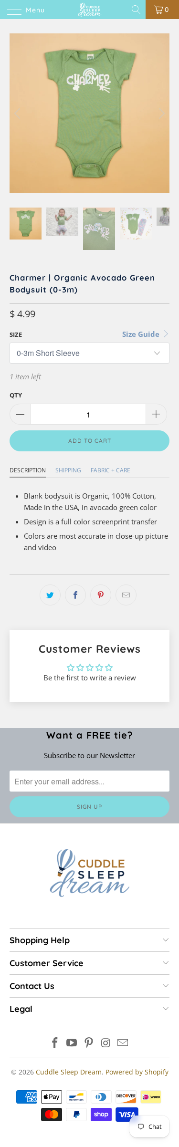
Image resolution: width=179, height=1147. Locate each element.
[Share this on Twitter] (50, 594)
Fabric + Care (110, 470)
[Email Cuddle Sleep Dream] (123, 1043)
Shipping (68, 470)
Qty (16, 395)
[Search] (136, 9)
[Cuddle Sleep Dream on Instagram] (106, 1043)
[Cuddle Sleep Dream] (90, 9)
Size (16, 334)
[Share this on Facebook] (75, 594)
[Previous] (18, 113)
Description (28, 470)
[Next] (160, 113)
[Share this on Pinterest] (100, 594)
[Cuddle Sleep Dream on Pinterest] (89, 1043)
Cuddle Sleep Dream (69, 1071)
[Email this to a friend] (126, 594)
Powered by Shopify (136, 1071)
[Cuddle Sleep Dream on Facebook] (55, 1043)
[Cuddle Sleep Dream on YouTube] (72, 1043)
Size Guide (141, 334)
